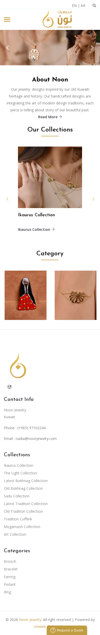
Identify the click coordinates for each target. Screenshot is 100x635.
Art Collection (15, 534)
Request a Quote (70, 630)
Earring (9, 576)
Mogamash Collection (22, 526)
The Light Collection (20, 473)
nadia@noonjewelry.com (36, 438)
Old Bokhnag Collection (23, 488)
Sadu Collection (16, 496)
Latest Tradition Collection (26, 503)
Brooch (10, 561)
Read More (48, 116)
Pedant (10, 584)
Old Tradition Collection (23, 511)
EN (74, 5)
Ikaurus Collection (34, 229)
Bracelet (11, 569)
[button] (7, 47)
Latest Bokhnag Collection (26, 480)
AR (83, 5)
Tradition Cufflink (18, 519)
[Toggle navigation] (7, 20)
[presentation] (89, 199)
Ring (7, 592)
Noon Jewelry (30, 619)
